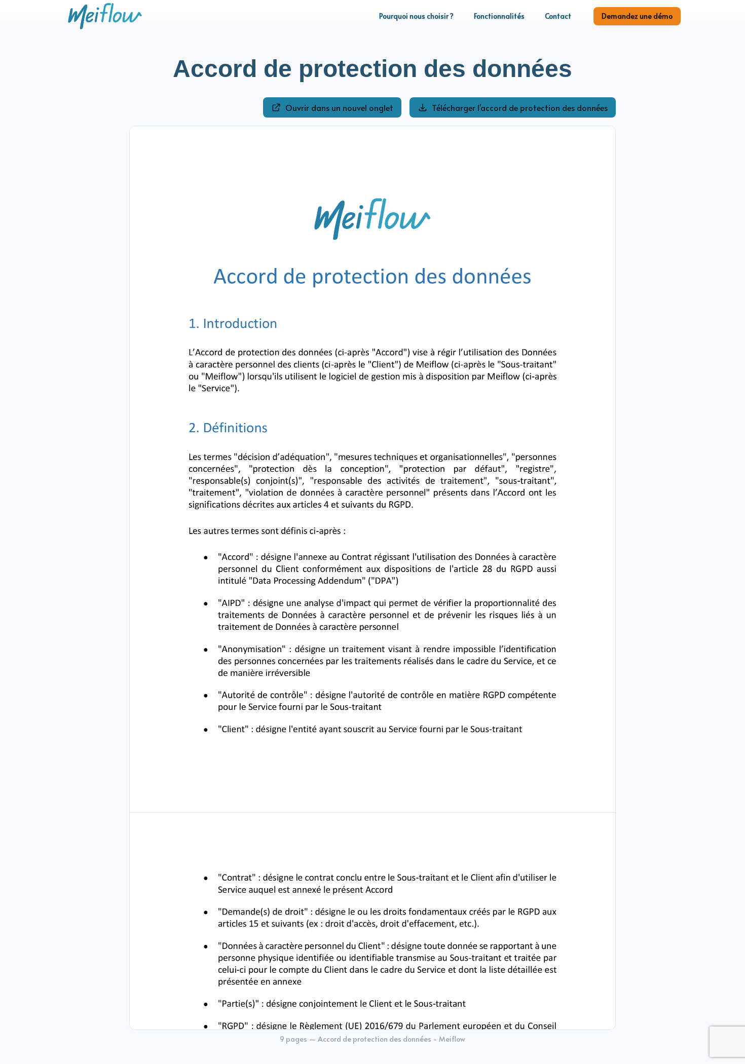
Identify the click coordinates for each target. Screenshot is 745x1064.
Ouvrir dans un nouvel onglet (339, 107)
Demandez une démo (637, 16)
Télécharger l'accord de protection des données (520, 107)
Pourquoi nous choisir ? (416, 16)
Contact (558, 16)
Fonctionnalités (499, 16)
